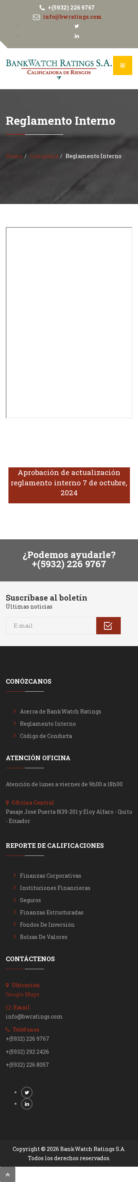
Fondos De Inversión (47, 924)
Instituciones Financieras (55, 887)
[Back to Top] (7, 1174)
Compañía (44, 156)
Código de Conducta (46, 736)
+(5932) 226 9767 (71, 7)
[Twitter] (77, 25)
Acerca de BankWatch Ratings (60, 711)
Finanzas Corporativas (50, 875)
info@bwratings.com (72, 16)
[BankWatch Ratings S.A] (59, 70)
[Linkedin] (77, 35)
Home (14, 156)
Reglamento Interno (48, 723)
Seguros (30, 900)
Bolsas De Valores (43, 936)
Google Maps (22, 994)
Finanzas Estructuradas (52, 912)
